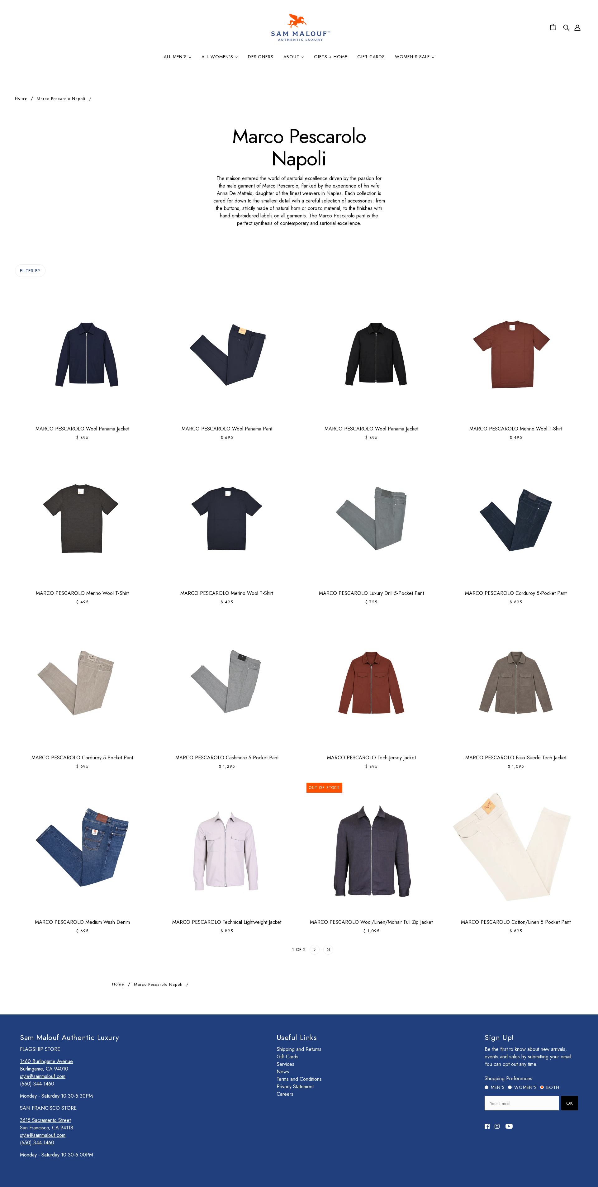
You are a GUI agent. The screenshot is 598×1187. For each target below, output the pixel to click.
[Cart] (554, 27)
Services (285, 1064)
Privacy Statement (295, 1086)
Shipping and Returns (299, 1049)
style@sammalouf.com (42, 1076)
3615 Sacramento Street (45, 1120)
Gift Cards (287, 1056)
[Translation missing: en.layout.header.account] (577, 27)
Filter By (30, 271)
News (283, 1071)
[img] (566, 27)
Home (21, 98)
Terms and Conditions (299, 1079)
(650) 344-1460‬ (37, 1083)
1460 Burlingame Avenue (46, 1061)
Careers (285, 1094)
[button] (270, 950)
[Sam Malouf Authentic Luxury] (300, 40)
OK (569, 1103)
